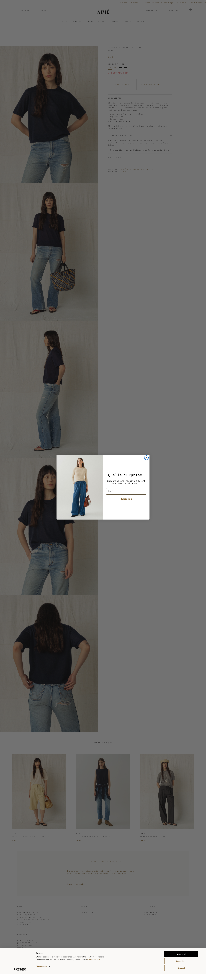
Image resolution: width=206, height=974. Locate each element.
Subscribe (126, 498)
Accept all (181, 954)
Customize (179, 961)
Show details (41, 966)
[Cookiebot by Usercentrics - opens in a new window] (20, 969)
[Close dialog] (146, 458)
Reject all (181, 968)
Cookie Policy (93, 960)
